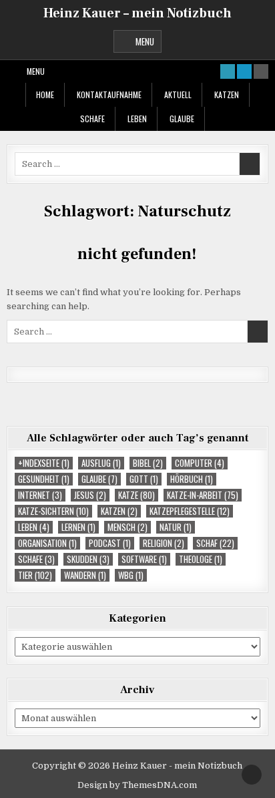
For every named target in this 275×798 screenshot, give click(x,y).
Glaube (182, 118)
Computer (199, 463)
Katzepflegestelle (190, 511)
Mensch (127, 527)
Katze (136, 495)
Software (144, 559)
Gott (143, 479)
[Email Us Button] (227, 71)
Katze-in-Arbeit (202, 495)
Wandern (85, 575)
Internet (40, 495)
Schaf (215, 543)
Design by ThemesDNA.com (137, 785)
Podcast (110, 543)
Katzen (226, 94)
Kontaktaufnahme (109, 94)
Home (45, 94)
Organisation (47, 543)
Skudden (88, 559)
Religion (163, 543)
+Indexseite (43, 463)
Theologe (200, 559)
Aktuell (178, 94)
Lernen (78, 527)
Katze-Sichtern (53, 511)
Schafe (92, 118)
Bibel (148, 463)
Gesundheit (43, 479)
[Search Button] (261, 71)
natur (176, 527)
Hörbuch (191, 479)
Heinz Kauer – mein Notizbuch (137, 13)
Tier (35, 575)
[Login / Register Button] (244, 71)
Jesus (90, 495)
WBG (131, 575)
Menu (144, 41)
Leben (137, 118)
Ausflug (101, 463)
